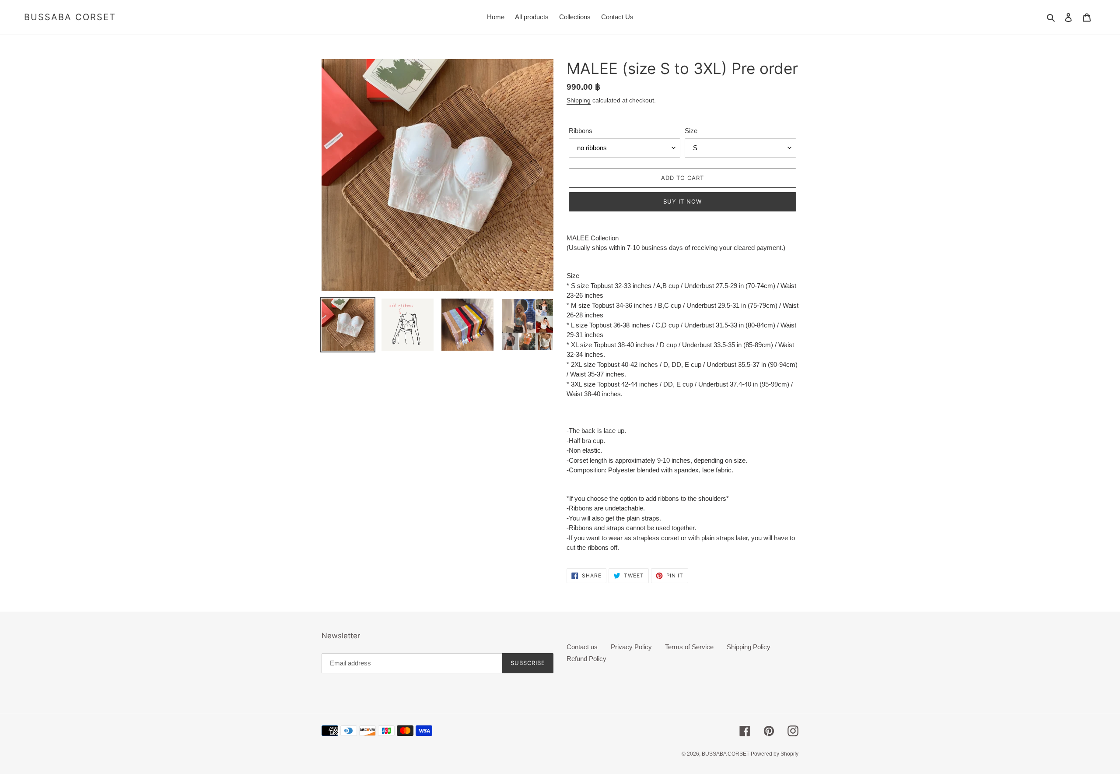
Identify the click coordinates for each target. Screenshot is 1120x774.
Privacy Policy (631, 647)
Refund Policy (586, 658)
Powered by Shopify (774, 754)
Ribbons (580, 130)
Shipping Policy (748, 647)
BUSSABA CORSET (70, 17)
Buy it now (682, 201)
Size (691, 130)
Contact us (582, 647)
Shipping (579, 100)
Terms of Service (689, 647)
